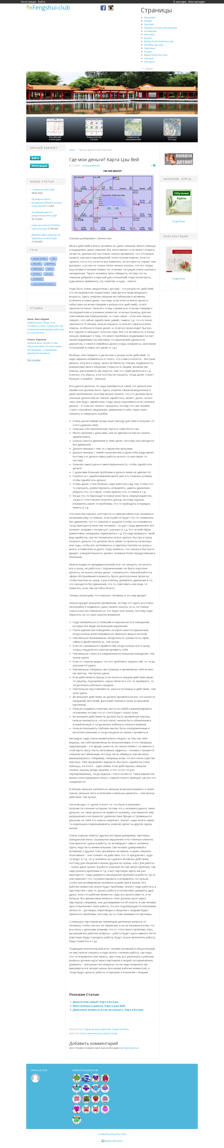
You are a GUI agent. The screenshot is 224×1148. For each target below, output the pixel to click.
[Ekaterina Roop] (86, 1102)
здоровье (50, 263)
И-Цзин (148, 51)
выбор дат (37, 269)
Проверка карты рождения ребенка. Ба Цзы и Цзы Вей (47, 202)
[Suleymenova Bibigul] (76, 1091)
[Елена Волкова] (86, 1112)
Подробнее (178, 221)
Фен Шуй (149, 34)
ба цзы (49, 274)
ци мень (36, 274)
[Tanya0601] (76, 1102)
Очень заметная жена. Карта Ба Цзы (98, 1033)
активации (37, 279)
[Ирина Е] (105, 1081)
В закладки (179, 1)
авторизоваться (129, 1047)
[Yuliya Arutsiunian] (76, 1081)
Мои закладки (196, 1)
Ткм (53, 258)
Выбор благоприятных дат (159, 41)
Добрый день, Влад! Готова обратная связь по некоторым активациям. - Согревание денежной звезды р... (44, 348)
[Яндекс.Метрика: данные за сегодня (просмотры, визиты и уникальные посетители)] (112, 1141)
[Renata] (76, 1112)
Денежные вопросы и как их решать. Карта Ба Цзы (108, 1009)
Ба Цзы (148, 38)
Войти (41, 1)
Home (72, 149)
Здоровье (149, 48)
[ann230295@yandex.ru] (105, 1102)
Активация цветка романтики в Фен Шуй (44, 214)
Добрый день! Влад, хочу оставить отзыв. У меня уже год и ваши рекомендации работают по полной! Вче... (46, 327)
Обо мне (149, 58)
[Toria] (95, 1102)
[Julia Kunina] (86, 1091)
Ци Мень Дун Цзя (153, 44)
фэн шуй (36, 263)
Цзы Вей (148, 24)
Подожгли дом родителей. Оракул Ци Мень (106, 1029)
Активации (150, 31)
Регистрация (28, 1)
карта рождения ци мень (43, 284)
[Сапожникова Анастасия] (95, 1081)
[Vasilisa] (86, 1081)
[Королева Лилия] (105, 1112)
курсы (50, 269)
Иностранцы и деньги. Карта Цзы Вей (99, 1005)
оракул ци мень (39, 258)
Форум (148, 20)
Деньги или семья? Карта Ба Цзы (95, 1001)
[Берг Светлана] (95, 1091)
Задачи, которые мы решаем (160, 27)
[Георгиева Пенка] (76, 1123)
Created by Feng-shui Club (112, 1134)
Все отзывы (33, 359)
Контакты (149, 61)
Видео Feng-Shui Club (155, 54)
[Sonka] (105, 1091)
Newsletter (150, 17)
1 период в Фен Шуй (43, 189)
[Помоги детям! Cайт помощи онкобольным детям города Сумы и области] (179, 164)
